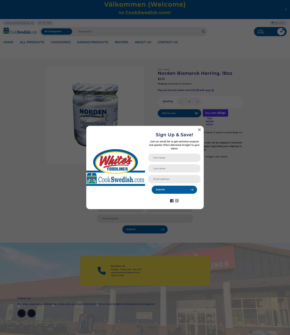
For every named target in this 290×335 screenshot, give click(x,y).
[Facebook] (172, 200)
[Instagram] (177, 200)
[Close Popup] (199, 130)
